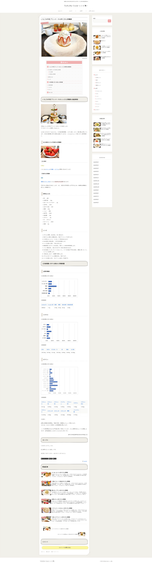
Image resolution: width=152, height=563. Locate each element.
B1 (48, 403)
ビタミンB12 (47, 181)
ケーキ (55, 458)
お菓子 (51, 458)
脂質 (55, 304)
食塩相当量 (70, 304)
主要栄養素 (50, 85)
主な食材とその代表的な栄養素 (54, 69)
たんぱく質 (50, 304)
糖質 (59, 304)
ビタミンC (47, 169)
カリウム (57, 169)
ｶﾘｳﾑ (43, 349)
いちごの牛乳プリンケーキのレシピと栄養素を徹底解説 (60, 66)
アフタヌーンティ (45, 458)
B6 (67, 403)
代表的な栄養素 (52, 74)
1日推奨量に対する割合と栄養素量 (56, 82)
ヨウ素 (72, 349)
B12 (82, 403)
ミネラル (50, 87)
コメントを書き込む (65, 547)
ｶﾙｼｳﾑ (48, 349)
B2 (54, 403)
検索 (94, 18)
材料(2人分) (50, 77)
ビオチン (76, 402)
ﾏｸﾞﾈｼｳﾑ (53, 349)
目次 (63, 62)
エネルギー (44, 304)
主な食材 (51, 71)
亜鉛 (67, 349)
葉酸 (52, 169)
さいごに (51, 92)
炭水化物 (64, 304)
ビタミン (50, 89)
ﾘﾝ (56, 349)
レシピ (49, 79)
